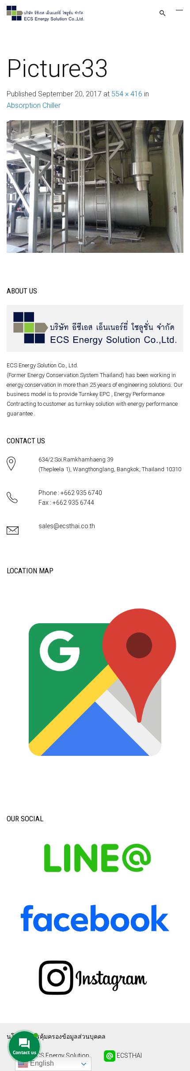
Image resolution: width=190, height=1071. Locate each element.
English (41, 1063)
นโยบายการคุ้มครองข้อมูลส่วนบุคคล (56, 1036)
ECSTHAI (128, 1055)
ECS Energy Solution (60, 1055)
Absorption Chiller (34, 105)
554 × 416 (126, 94)
